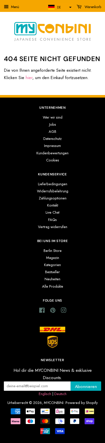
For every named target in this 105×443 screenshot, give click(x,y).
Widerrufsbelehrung (52, 191)
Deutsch (60, 393)
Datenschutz (52, 138)
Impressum (52, 145)
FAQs (52, 219)
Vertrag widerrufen (52, 226)
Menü (14, 6)
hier (28, 78)
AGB (52, 131)
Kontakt (52, 205)
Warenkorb (92, 6)
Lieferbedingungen (52, 184)
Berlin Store (53, 250)
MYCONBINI (53, 402)
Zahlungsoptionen (53, 198)
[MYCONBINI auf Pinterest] (53, 311)
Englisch (45, 393)
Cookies (52, 160)
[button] (59, 7)
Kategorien (52, 264)
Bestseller (52, 271)
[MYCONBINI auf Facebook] (42, 311)
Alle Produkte (52, 286)
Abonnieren (86, 386)
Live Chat (52, 212)
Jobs (52, 124)
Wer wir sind (52, 117)
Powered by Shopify (81, 402)
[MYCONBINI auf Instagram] (63, 311)
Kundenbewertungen (52, 153)
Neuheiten (52, 279)
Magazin (52, 257)
